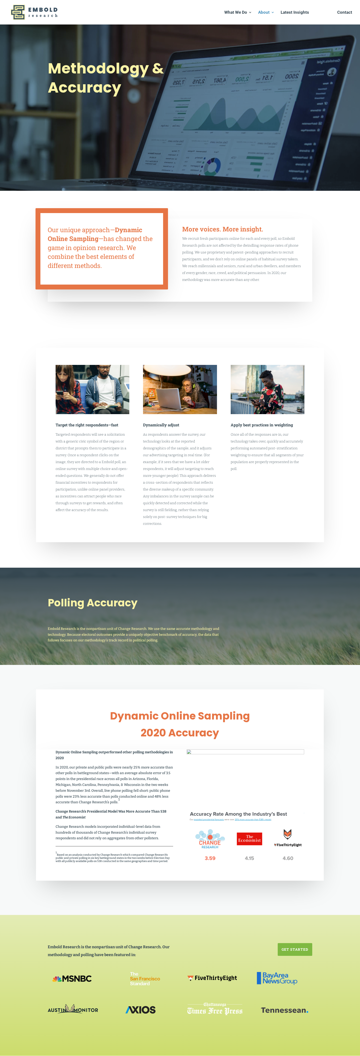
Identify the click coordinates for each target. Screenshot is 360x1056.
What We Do (235, 13)
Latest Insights (295, 13)
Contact (344, 13)
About (264, 13)
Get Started (295, 949)
